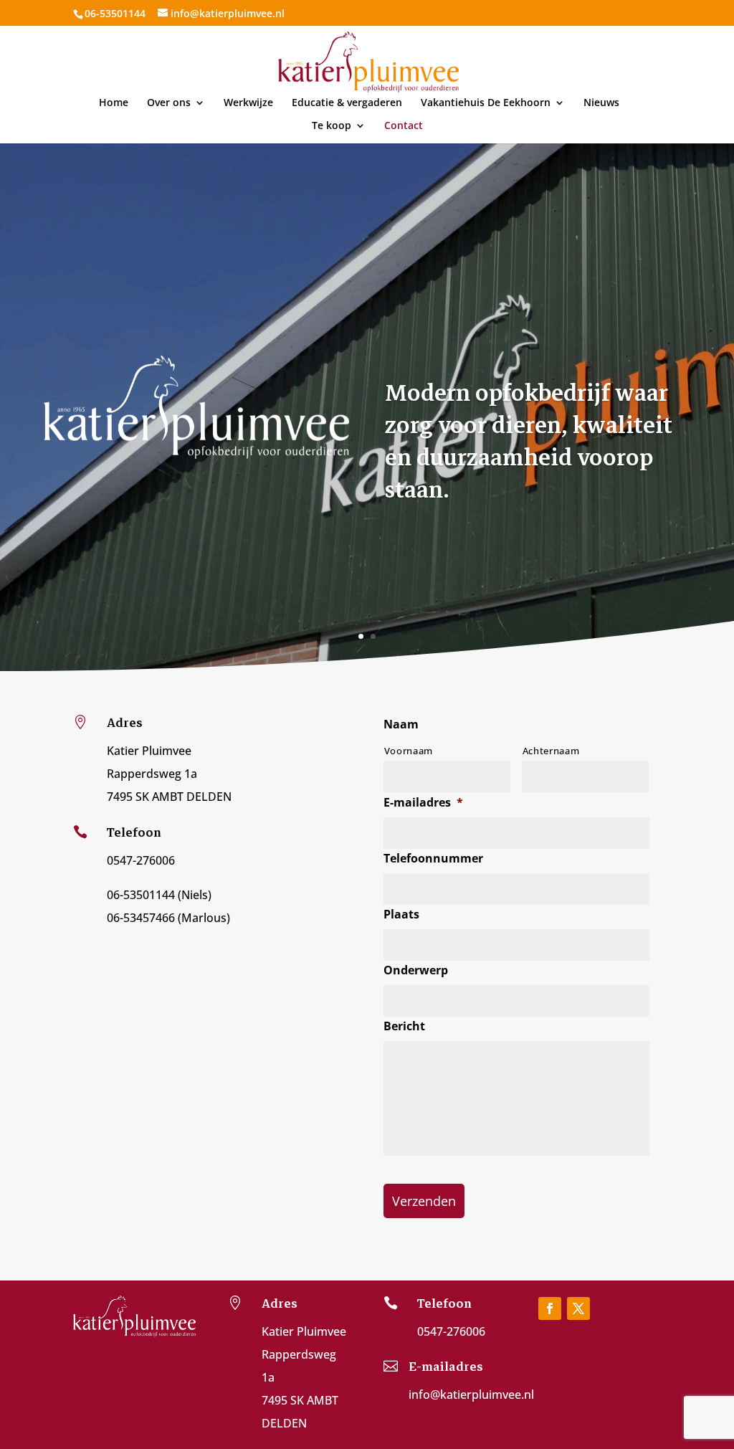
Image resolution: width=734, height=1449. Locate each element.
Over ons (169, 103)
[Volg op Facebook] (549, 1308)
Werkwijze (248, 103)
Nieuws (601, 103)
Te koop (331, 126)
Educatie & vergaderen (347, 103)
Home (113, 103)
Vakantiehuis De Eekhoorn (485, 103)
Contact (403, 126)
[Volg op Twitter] (578, 1308)
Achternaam (551, 750)
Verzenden (424, 1201)
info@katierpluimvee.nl (471, 1394)
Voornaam (408, 750)
